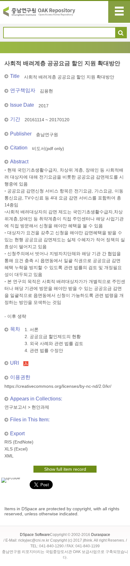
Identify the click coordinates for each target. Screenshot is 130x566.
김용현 (46, 90)
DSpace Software (35, 534)
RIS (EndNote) (18, 441)
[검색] (120, 33)
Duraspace (100, 534)
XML (9, 455)
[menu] (119, 12)
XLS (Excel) (16, 448)
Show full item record (65, 469)
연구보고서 (15, 407)
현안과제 (40, 407)
